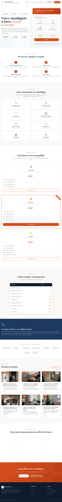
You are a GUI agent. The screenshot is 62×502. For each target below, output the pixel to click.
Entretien (52, 22)
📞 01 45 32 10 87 (49, 2)
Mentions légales (50, 493)
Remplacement (40, 28)
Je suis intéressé (31, 190)
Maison (36, 2)
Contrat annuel (52, 34)
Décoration (41, 2)
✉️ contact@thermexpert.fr (51, 490)
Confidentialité (58, 499)
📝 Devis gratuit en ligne (36, 475)
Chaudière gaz (40, 34)
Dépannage (40, 22)
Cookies (53, 499)
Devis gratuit (57, 2)
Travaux (27, 2)
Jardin (32, 2)
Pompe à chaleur (53, 28)
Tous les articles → (55, 367)
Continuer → (46, 39)
